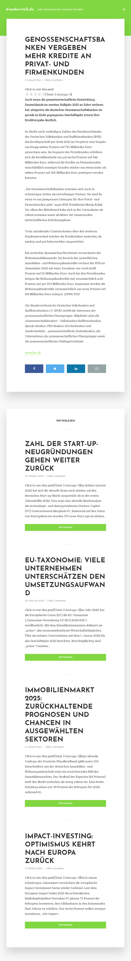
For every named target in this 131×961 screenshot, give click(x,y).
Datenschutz (110, 9)
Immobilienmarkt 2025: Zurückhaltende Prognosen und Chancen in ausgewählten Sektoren (59, 715)
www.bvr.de (33, 352)
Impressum (92, 9)
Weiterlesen (65, 527)
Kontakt (76, 9)
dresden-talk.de (20, 9)
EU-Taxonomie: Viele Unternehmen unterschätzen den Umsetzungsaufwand (65, 577)
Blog (63, 9)
